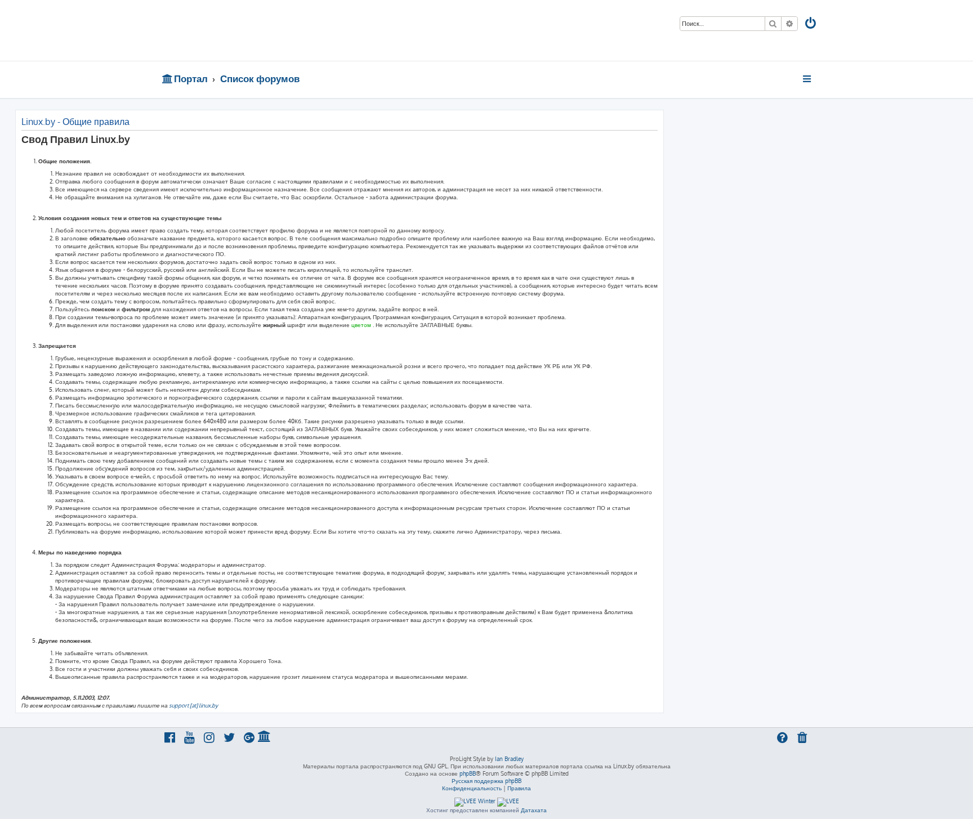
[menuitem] (811, 24)
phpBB (467, 773)
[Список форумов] (243, 30)
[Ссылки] (808, 79)
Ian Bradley (509, 758)
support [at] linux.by (193, 705)
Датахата (534, 810)
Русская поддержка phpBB (486, 780)
